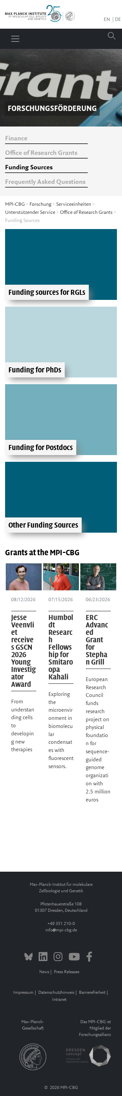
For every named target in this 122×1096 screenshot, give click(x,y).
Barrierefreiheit (92, 992)
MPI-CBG (15, 204)
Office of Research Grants (41, 153)
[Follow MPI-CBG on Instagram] (58, 958)
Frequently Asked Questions (45, 182)
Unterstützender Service (30, 212)
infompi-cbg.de (61, 930)
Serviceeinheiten (73, 204)
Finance (16, 138)
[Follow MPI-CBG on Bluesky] (28, 958)
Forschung (40, 204)
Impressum (23, 992)
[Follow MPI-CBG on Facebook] (89, 958)
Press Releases (66, 972)
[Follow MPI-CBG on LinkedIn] (43, 958)
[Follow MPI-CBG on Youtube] (74, 958)
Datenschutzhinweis (56, 992)
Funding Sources (29, 167)
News (44, 972)
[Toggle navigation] (15, 39)
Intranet (59, 999)
